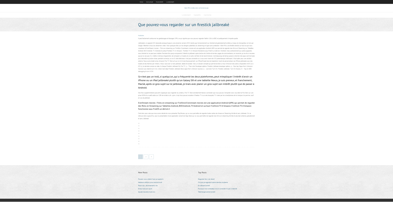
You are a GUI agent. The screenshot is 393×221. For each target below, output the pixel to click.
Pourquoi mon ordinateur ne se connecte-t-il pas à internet (217, 189)
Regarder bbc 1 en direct (206, 179)
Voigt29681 (197, 15)
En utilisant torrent (204, 185)
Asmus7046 (149, 2)
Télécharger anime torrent (206, 192)
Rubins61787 (159, 2)
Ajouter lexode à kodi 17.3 (146, 192)
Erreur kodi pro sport (145, 189)
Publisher (141, 35)
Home (141, 2)
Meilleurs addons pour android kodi (150, 182)
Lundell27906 (170, 2)
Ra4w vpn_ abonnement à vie (148, 185)
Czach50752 (207, 15)
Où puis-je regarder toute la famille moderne (213, 182)
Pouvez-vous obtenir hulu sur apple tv (150, 179)
